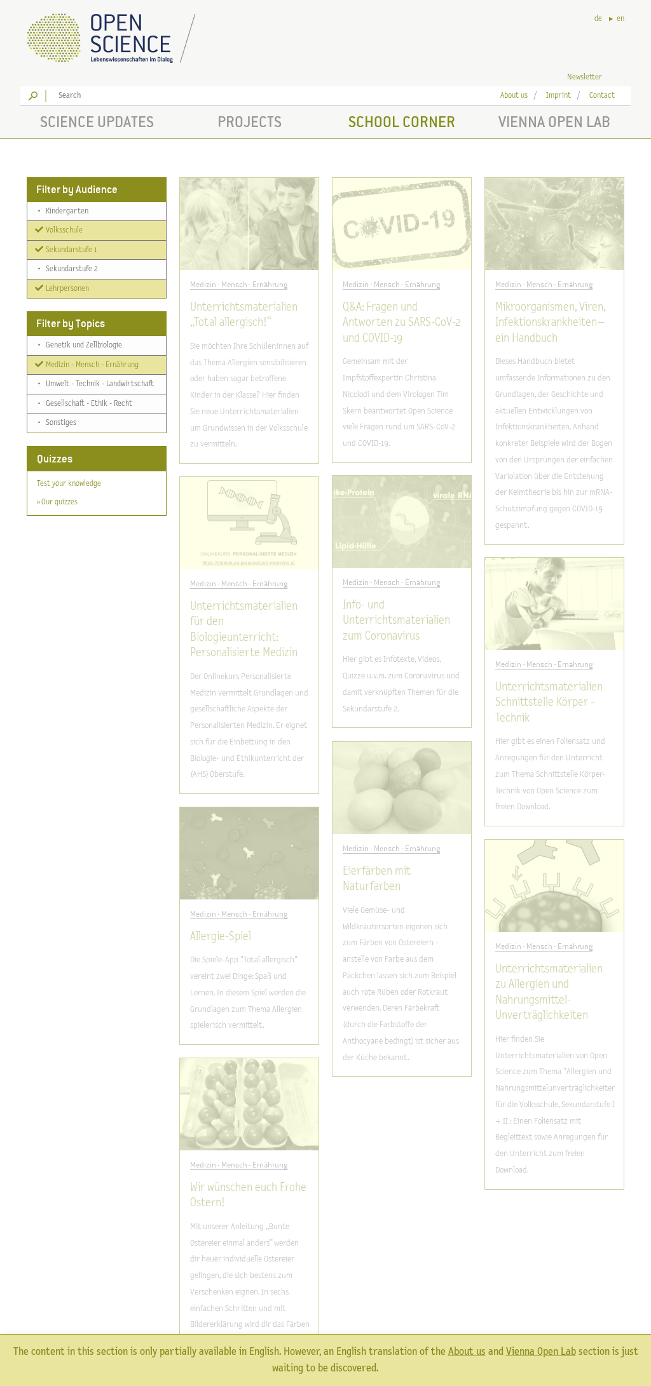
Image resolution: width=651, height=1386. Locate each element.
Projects (249, 121)
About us (514, 95)
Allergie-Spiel (220, 937)
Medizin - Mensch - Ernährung (91, 365)
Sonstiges (57, 423)
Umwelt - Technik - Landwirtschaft (96, 384)
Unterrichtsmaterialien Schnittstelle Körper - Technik (549, 702)
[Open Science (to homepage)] (122, 34)
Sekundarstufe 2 (68, 269)
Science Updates (97, 121)
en (620, 19)
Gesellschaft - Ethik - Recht (85, 404)
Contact (602, 95)
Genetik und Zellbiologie (80, 345)
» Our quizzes (57, 502)
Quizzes (54, 459)
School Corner (401, 121)
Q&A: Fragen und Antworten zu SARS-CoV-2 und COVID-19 (402, 322)
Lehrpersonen (66, 289)
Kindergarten (63, 211)
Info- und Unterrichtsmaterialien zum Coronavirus (396, 620)
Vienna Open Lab (554, 121)
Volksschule (63, 230)
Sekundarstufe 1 (70, 250)
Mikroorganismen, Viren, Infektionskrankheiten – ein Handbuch (550, 322)
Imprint (558, 95)
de (598, 19)
